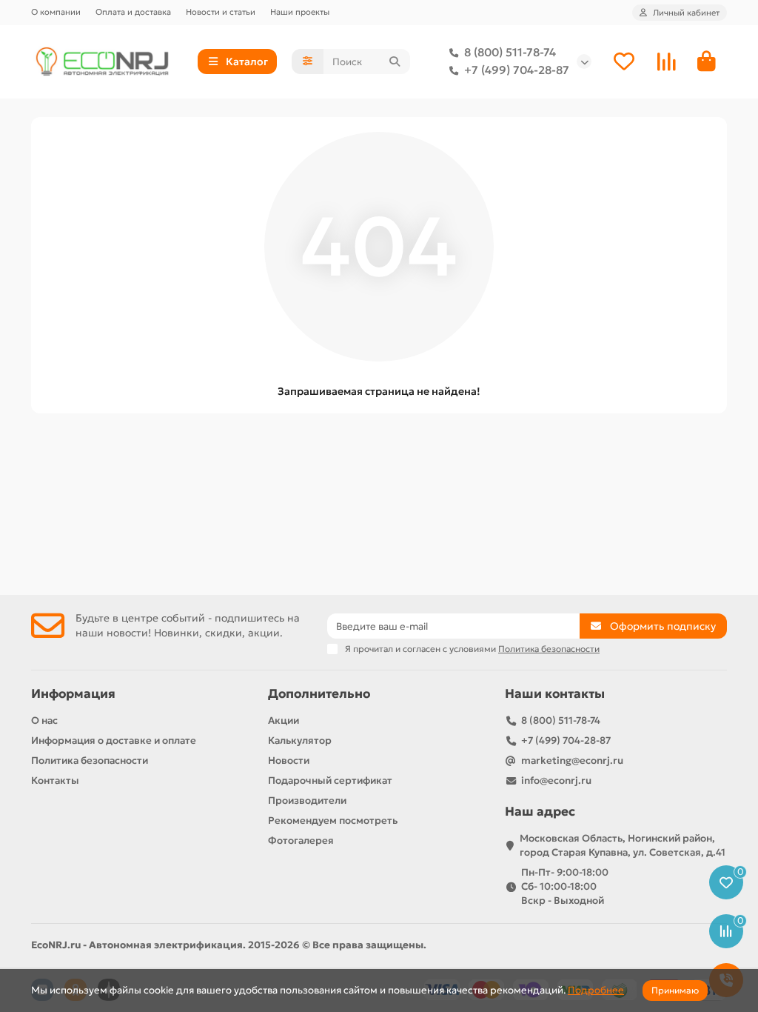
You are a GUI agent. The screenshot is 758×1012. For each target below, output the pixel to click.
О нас (44, 720)
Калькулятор (300, 740)
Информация (73, 694)
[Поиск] (394, 61)
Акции (283, 720)
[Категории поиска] (307, 61)
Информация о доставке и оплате (113, 740)
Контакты (55, 780)
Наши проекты (299, 12)
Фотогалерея (301, 840)
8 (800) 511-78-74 (510, 52)
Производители (307, 800)
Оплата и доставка (133, 12)
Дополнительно (319, 694)
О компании (56, 12)
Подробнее (596, 990)
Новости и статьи (220, 12)
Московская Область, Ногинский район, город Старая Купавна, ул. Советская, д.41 (622, 845)
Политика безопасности (89, 760)
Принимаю (675, 990)
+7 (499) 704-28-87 (516, 70)
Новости (288, 760)
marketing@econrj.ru (572, 760)
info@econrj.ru (556, 780)
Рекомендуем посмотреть (333, 820)
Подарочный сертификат (330, 780)
